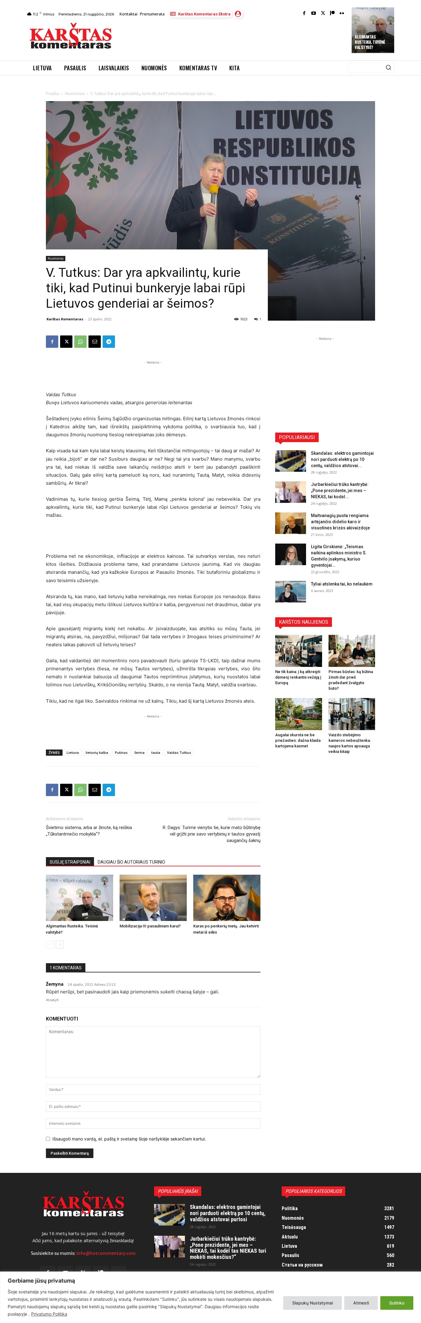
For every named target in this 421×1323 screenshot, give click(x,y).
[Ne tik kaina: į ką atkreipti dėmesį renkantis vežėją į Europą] (298, 651)
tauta (155, 752)
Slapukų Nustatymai (312, 1302)
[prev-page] (50, 944)
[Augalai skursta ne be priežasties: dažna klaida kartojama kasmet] (298, 714)
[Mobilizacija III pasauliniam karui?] (153, 898)
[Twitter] (323, 13)
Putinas (121, 752)
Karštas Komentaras (65, 319)
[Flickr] (341, 13)
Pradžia (52, 93)
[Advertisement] (232, 37)
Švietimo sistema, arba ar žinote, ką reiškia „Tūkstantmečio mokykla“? (89, 831)
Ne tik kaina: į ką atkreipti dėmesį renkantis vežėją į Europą (298, 677)
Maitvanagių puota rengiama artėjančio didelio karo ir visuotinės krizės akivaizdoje (340, 521)
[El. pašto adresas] (94, 341)
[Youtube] (313, 13)
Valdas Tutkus (179, 752)
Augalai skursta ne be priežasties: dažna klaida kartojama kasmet (298, 740)
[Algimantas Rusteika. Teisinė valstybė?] (79, 898)
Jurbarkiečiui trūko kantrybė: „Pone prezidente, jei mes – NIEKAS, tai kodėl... (340, 490)
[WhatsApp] (80, 341)
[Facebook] (304, 13)
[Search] (388, 68)
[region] (210, 1297)
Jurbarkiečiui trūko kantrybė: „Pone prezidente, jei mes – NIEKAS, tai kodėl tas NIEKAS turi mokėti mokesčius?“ (228, 1247)
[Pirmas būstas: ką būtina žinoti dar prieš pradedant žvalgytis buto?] (352, 651)
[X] (66, 341)
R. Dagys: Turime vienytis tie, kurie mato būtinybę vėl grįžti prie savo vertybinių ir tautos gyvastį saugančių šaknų (211, 834)
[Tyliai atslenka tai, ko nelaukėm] (290, 591)
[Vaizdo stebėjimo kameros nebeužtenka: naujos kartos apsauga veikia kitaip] (352, 714)
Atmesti (361, 1302)
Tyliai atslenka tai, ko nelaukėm (342, 583)
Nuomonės (74, 93)
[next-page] (59, 944)
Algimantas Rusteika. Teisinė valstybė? (370, 42)
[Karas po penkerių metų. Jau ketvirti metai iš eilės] (226, 898)
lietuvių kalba (97, 752)
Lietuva (73, 752)
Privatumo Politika (49, 1314)
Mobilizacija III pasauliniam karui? (150, 926)
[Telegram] (109, 341)
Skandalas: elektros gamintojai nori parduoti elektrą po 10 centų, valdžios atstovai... (342, 459)
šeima (139, 752)
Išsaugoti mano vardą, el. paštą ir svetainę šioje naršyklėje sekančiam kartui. (129, 1138)
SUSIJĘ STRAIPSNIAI (70, 862)
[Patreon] (332, 13)
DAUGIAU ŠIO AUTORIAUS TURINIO (131, 862)
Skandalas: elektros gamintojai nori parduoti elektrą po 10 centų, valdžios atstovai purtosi (228, 1213)
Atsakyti (52, 1000)
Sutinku (396, 1302)
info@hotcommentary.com (106, 1253)
